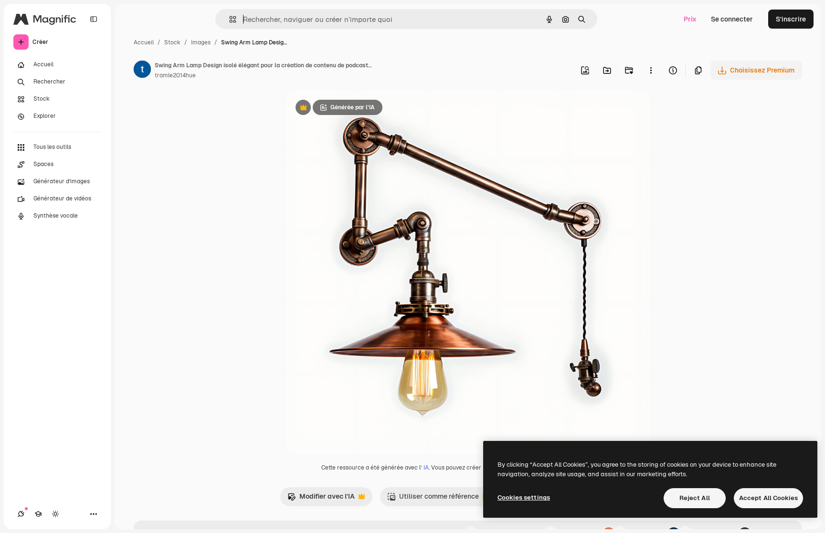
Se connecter (732, 19)
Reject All (694, 498)
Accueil (144, 42)
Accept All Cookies (768, 498)
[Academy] (38, 514)
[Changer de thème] (55, 514)
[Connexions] (21, 514)
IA (426, 467)
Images (201, 42)
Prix (690, 19)
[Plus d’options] (650, 70)
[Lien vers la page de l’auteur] (142, 71)
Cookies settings (523, 497)
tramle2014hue (175, 75)
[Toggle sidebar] (93, 19)
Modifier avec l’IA (321, 499)
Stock (172, 42)
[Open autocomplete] (229, 19)
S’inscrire (791, 19)
